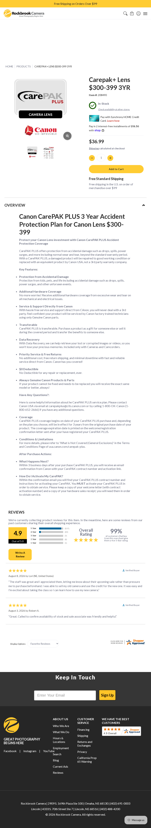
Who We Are (61, 726)
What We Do (61, 732)
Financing (83, 729)
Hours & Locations (59, 739)
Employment (61, 748)
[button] (132, 13)
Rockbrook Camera (68, 814)
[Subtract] (92, 158)
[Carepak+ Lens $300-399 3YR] (32, 152)
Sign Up (107, 695)
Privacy (82, 751)
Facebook (10, 751)
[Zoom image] (67, 136)
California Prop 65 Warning (87, 759)
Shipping (94, 148)
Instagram (29, 751)
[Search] (125, 13)
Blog (56, 760)
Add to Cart (116, 169)
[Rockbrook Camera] (24, 13)
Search (57, 754)
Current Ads (60, 766)
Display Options (18, 643)
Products (23, 66)
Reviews (58, 772)
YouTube (49, 751)
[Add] (110, 158)
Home (9, 66)
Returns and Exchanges (84, 743)
